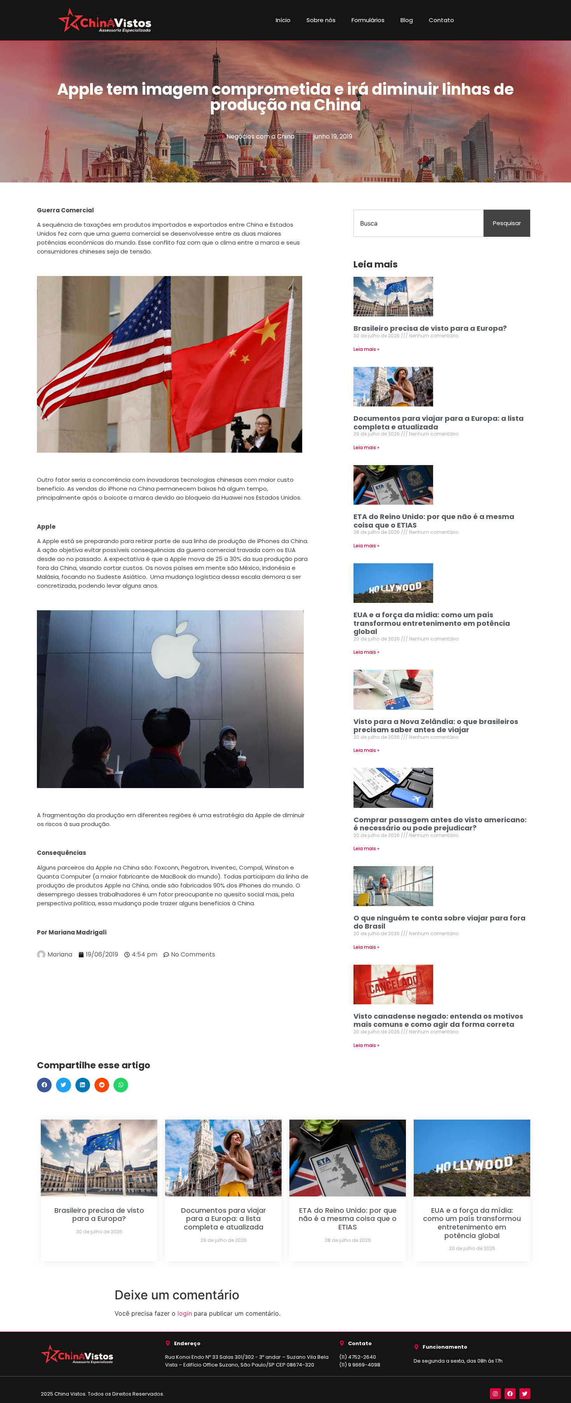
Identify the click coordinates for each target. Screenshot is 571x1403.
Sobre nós (321, 20)
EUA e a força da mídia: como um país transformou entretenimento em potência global (431, 623)
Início (283, 20)
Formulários (368, 20)
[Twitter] (524, 1393)
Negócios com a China (260, 136)
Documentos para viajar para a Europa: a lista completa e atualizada (438, 422)
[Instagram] (495, 1393)
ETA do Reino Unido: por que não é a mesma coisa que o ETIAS (433, 521)
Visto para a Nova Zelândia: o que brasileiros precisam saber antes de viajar (435, 726)
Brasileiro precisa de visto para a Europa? (430, 328)
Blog (406, 20)
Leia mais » (366, 349)
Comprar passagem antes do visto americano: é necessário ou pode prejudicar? (440, 824)
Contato (441, 20)
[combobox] (418, 223)
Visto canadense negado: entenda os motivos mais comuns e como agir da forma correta (438, 1020)
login (185, 1313)
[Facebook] (510, 1393)
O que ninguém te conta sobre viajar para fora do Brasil (439, 922)
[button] (44, 1085)
